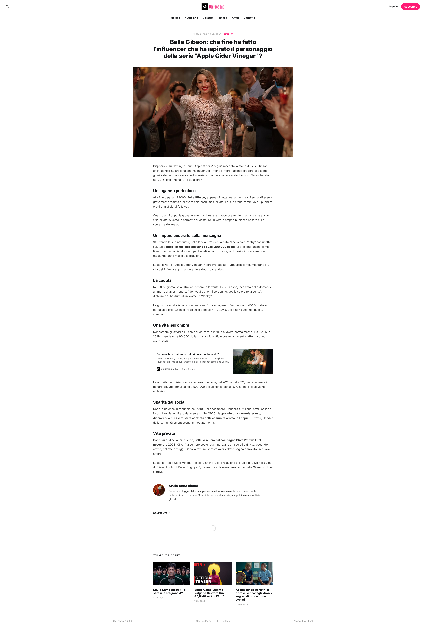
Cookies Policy (203, 621)
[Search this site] (7, 6)
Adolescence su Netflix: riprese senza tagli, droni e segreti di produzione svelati (254, 594)
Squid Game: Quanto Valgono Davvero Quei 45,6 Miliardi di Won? (210, 593)
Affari (235, 17)
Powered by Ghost (303, 621)
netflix (228, 34)
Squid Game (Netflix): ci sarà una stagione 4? (169, 591)
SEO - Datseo (223, 621)
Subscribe (410, 6)
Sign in (393, 6)
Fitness (222, 17)
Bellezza (208, 17)
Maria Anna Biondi (183, 486)
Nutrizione (191, 17)
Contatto (249, 17)
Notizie (175, 17)
